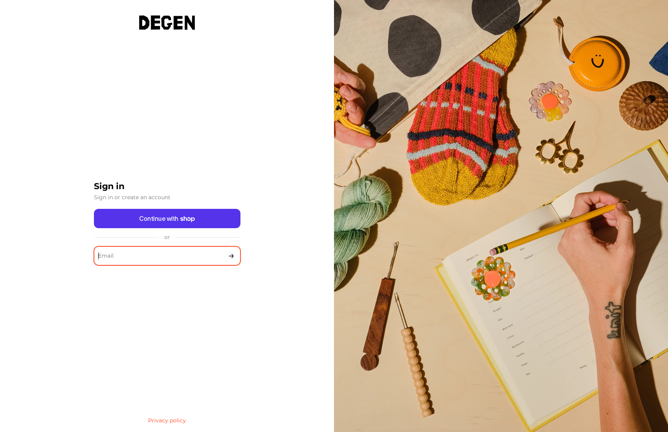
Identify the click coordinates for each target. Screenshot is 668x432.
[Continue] (231, 256)
